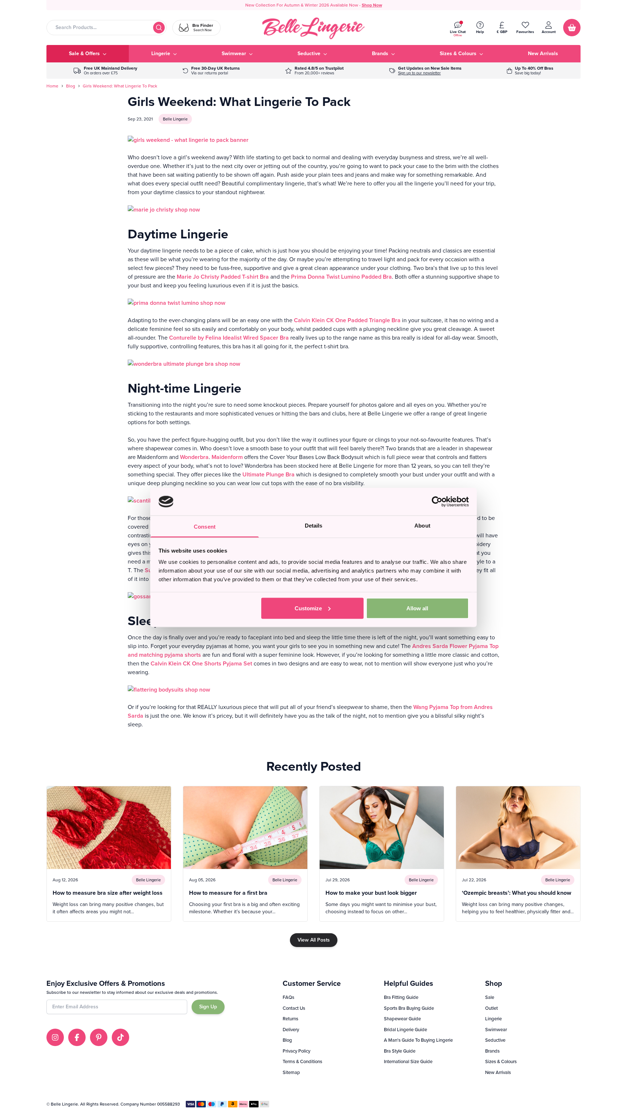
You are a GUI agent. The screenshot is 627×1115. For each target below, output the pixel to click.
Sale (489, 997)
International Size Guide (408, 1061)
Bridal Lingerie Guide (405, 1029)
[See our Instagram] (55, 1037)
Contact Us (294, 1008)
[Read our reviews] (314, 70)
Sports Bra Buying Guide (409, 1008)
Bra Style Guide (399, 1051)
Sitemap (291, 1072)
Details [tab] (314, 525)
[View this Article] (109, 853)
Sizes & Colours (501, 1061)
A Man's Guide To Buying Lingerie (418, 1040)
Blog (70, 86)
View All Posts (314, 940)
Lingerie (493, 1018)
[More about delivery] (105, 70)
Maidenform (228, 457)
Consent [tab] (205, 527)
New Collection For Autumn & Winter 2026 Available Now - (313, 5)
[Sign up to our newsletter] (425, 70)
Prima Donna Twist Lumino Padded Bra (341, 276)
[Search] (159, 27)
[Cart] (572, 27)
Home (52, 86)
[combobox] (106, 27)
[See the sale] (530, 70)
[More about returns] (211, 70)
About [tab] (422, 525)
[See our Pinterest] (98, 1037)
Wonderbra (194, 457)
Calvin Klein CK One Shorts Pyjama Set (201, 663)
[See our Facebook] (77, 1037)
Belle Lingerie (175, 119)
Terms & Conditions (302, 1061)
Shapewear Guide (402, 1018)
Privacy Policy (296, 1051)
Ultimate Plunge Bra (268, 474)
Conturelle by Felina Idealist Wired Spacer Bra (229, 337)
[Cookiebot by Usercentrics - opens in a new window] (437, 501)
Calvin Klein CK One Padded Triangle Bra (347, 320)
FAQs (288, 997)
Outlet (491, 1008)
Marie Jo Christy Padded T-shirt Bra (223, 276)
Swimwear (496, 1029)
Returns (290, 1018)
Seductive (495, 1040)
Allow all (417, 608)
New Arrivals (498, 1072)
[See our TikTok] (120, 1037)
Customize (308, 608)
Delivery (291, 1029)
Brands (492, 1051)
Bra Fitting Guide (401, 997)
